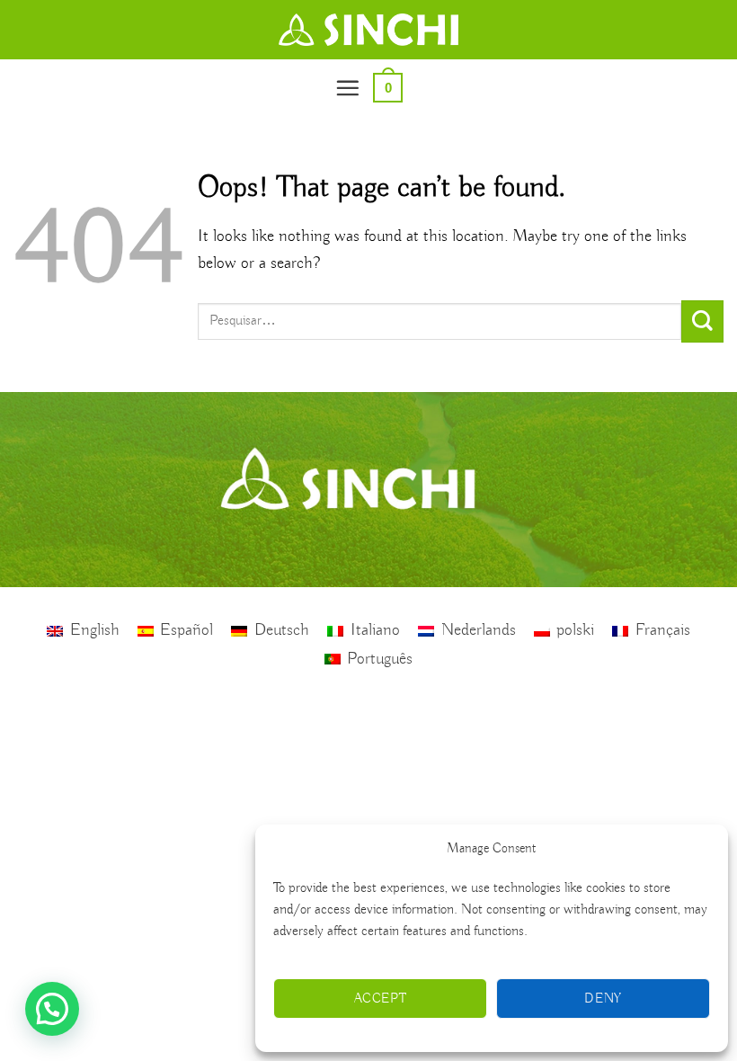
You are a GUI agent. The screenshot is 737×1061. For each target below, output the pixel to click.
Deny (603, 999)
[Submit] (702, 321)
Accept (380, 999)
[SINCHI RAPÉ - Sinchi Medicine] (368, 29)
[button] (347, 87)
